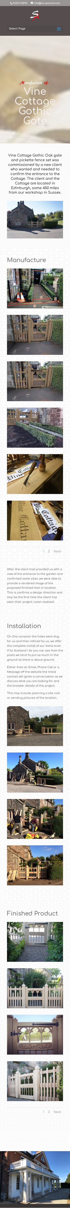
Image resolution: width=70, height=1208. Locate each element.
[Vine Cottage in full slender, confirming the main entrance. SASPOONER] (35, 1008)
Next (57, 551)
